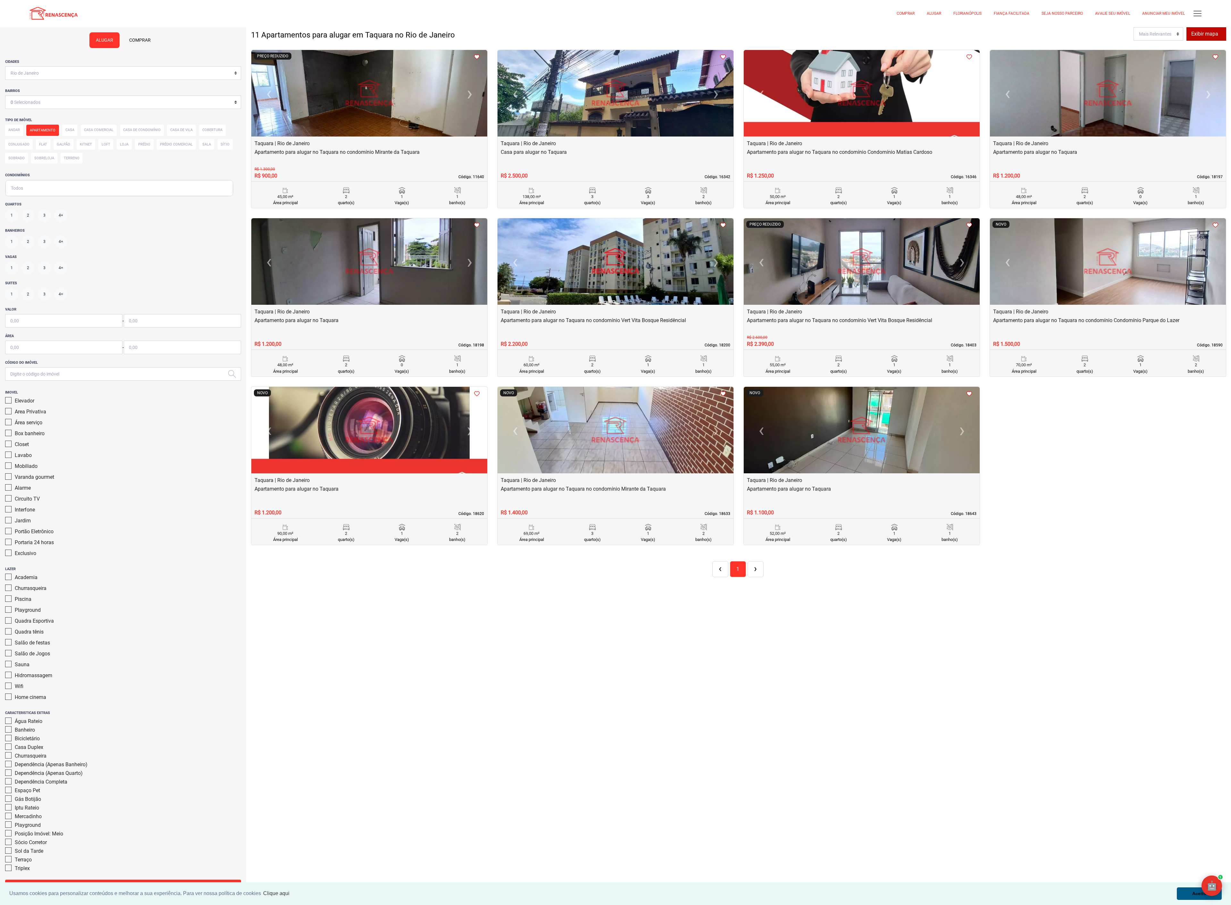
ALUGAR (934, 13)
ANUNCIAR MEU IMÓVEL (1163, 13)
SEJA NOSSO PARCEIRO (1062, 13)
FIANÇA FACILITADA (1011, 13)
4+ (61, 215)
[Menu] (1197, 14)
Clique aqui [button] (276, 893)
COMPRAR (906, 13)
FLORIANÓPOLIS (967, 13)
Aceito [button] (1199, 893)
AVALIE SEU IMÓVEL (1112, 13)
